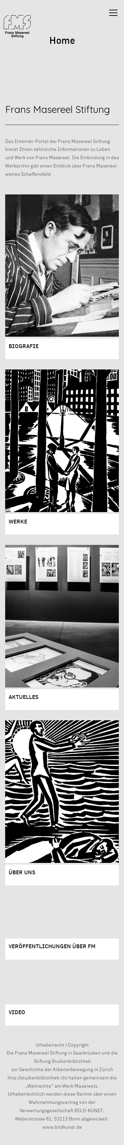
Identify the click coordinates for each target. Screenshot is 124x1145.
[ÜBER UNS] (62, 791)
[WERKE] (62, 440)
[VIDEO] (62, 986)
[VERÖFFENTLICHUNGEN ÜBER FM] (62, 916)
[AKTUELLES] (62, 616)
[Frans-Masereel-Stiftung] (17, 26)
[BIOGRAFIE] (62, 265)
